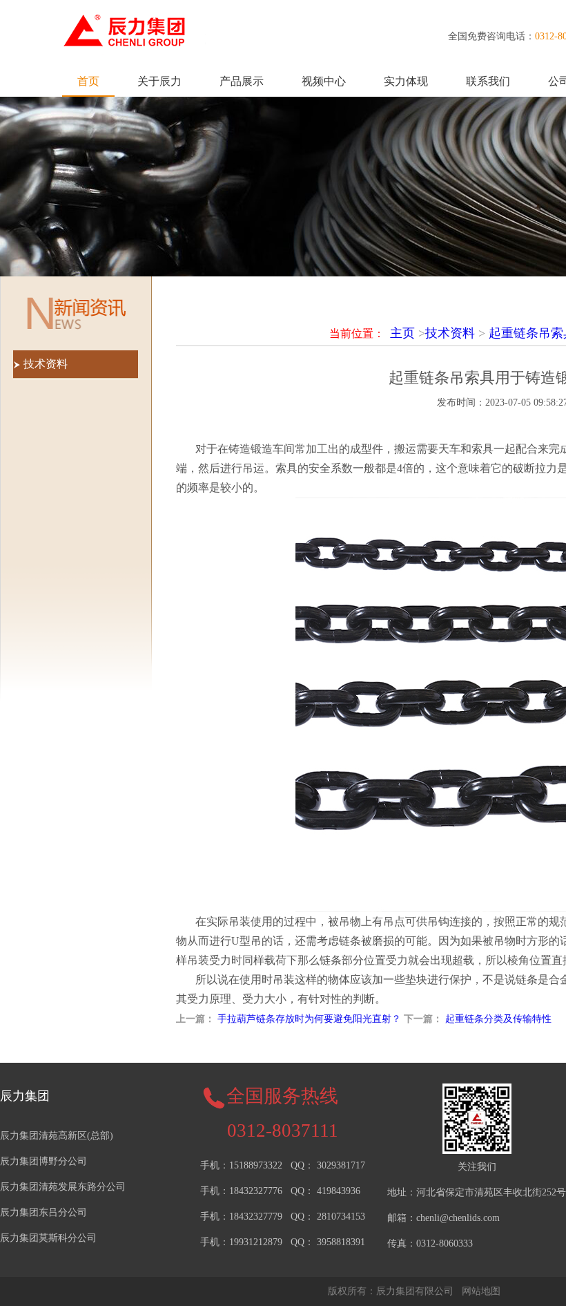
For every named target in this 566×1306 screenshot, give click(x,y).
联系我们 (488, 81)
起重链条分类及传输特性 (498, 1019)
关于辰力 (159, 81)
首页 (88, 81)
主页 (402, 333)
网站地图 (481, 1291)
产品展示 (241, 81)
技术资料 (450, 333)
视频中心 (324, 81)
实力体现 (406, 81)
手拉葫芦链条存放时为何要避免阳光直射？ (309, 1019)
